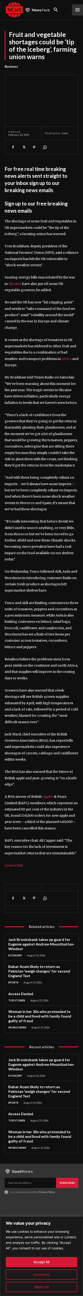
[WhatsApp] (44, 147)
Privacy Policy (47, 1191)
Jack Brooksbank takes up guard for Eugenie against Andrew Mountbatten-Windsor (41, 944)
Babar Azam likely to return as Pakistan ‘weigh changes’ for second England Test (39, 971)
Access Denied (20, 993)
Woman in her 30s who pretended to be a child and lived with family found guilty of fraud (39, 1016)
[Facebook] (13, 147)
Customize (41, 1274)
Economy (15, 955)
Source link (14, 865)
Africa (66, 359)
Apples (47, 797)
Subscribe (67, 1182)
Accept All (41, 1262)
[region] (41, 1256)
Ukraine (15, 284)
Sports (13, 982)
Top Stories (16, 1000)
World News (17, 1027)
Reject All (42, 1287)
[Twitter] (23, 147)
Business (11, 66)
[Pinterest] (34, 147)
